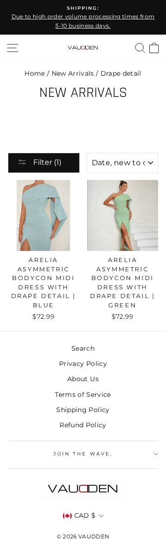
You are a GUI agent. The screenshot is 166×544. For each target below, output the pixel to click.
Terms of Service (83, 394)
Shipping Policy (82, 409)
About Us (83, 379)
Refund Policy (82, 425)
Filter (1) (46, 162)
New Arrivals (73, 73)
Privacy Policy (83, 363)
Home (34, 73)
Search (83, 348)
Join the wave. (83, 454)
